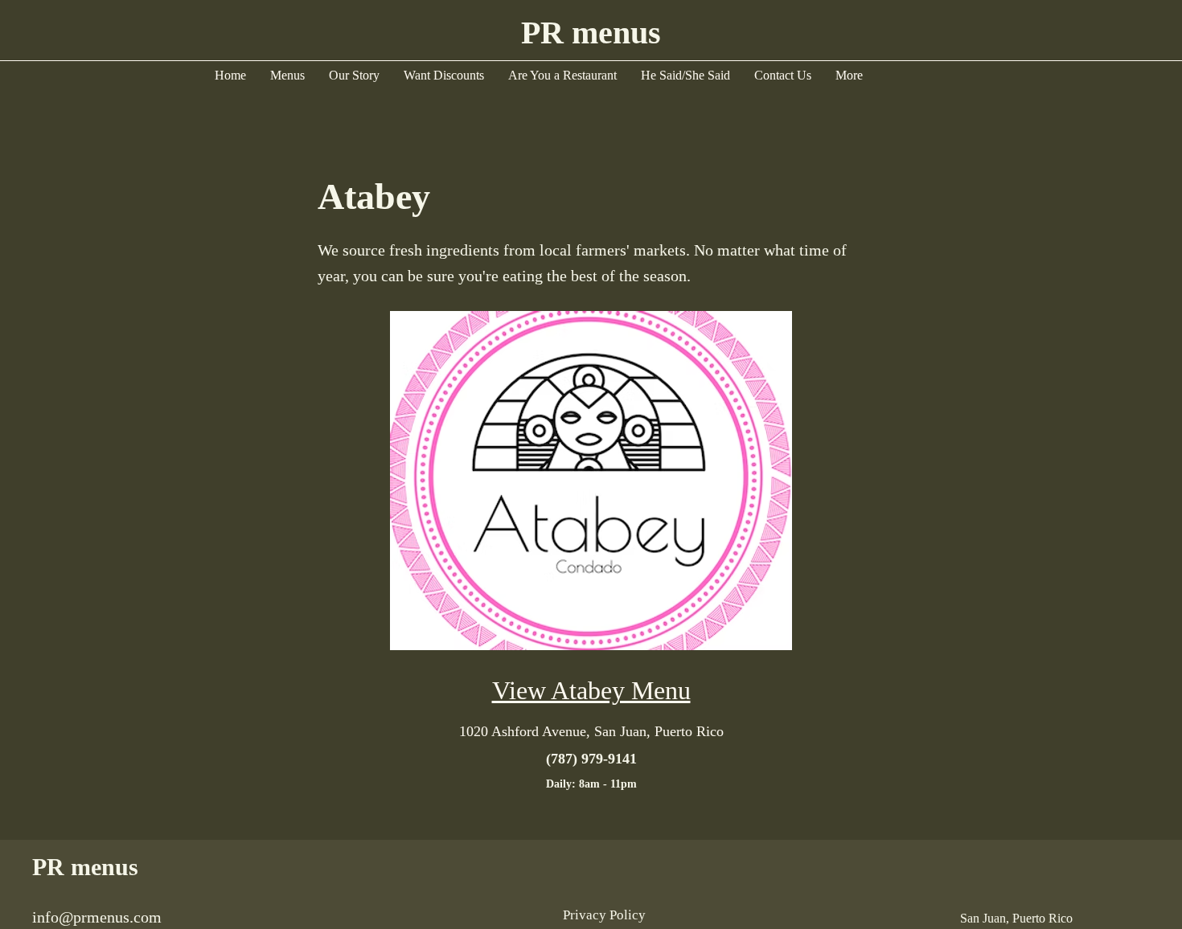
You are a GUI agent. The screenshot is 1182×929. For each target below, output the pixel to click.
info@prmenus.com (97, 917)
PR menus (85, 866)
